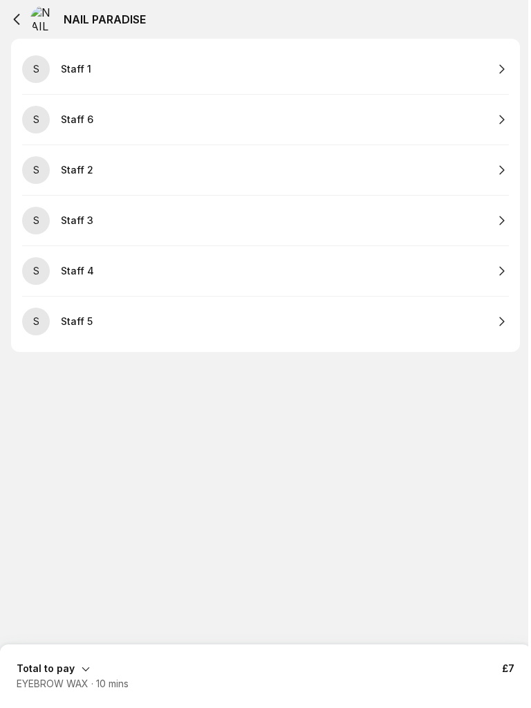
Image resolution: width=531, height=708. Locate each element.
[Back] (16, 19)
